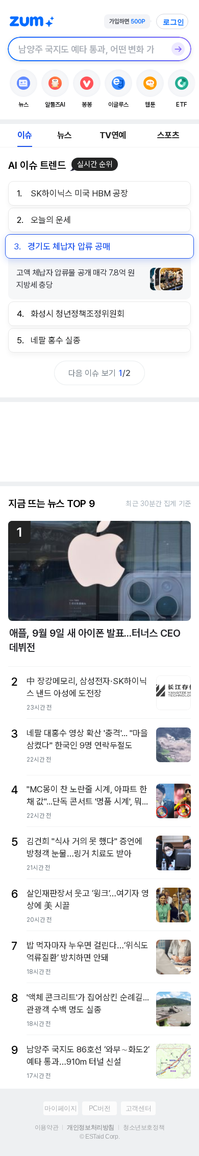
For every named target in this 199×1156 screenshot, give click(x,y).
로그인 (173, 22)
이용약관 (46, 1127)
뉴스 (64, 135)
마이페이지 (60, 1108)
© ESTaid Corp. (99, 1136)
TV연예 (113, 135)
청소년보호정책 (143, 1127)
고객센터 (138, 1108)
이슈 (24, 135)
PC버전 (99, 1108)
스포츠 (168, 135)
